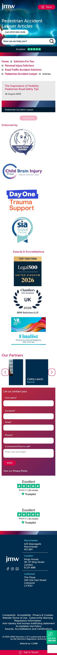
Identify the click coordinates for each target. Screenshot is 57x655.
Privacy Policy (20, 471)
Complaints (8, 615)
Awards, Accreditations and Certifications (28, 629)
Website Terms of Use (14, 617)
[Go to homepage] (8, 7)
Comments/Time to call (22, 446)
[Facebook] (8, 569)
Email (12, 422)
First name (15, 397)
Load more (28, 118)
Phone (13, 435)
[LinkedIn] (17, 569)
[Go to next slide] (51, 372)
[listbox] (28, 372)
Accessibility (24, 615)
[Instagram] (12, 569)
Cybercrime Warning (41, 617)
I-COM (34, 643)
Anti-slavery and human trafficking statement (28, 623)
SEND (9, 463)
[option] (28, 372)
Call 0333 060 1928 (15, 32)
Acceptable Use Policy (28, 626)
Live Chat (52, 637)
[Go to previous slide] (5, 372)
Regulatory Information (27, 620)
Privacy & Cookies (43, 615)
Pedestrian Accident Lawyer (19, 109)
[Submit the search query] (51, 41)
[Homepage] (12, 560)
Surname (14, 410)
